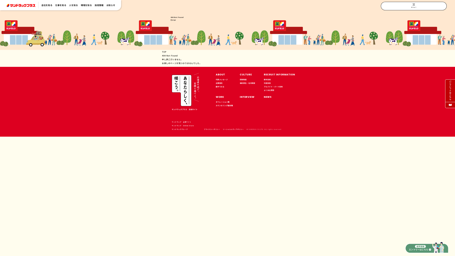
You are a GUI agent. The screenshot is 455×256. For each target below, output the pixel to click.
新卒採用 (267, 79)
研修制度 (243, 79)
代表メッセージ (222, 79)
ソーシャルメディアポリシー (233, 129)
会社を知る (46, 5)
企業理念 (219, 83)
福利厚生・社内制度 (247, 83)
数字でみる (220, 86)
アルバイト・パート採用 (273, 86)
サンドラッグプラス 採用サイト (184, 109)
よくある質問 (269, 90)
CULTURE (246, 74)
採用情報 (99, 5)
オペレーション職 (222, 102)
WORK (220, 97)
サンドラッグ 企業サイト (181, 122)
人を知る (73, 5)
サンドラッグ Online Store (183, 126)
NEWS (268, 97)
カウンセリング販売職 (224, 105)
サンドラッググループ (180, 129)
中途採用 (267, 83)
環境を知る (86, 5)
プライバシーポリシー (212, 129)
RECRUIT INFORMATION (279, 74)
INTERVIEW (247, 97)
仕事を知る (60, 5)
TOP (164, 51)
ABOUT (220, 74)
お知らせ (110, 5)
